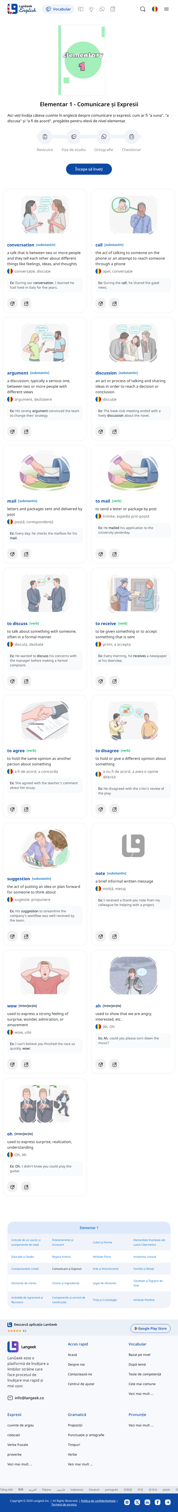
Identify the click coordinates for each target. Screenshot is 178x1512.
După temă (137, 1364)
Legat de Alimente (104, 1283)
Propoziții (75, 1425)
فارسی (61, 1490)
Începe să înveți (89, 169)
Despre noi (76, 1364)
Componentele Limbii (25, 1269)
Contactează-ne (80, 1374)
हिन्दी (20, 1490)
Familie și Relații (144, 1269)
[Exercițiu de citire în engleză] (112, 9)
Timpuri (74, 1444)
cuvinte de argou (20, 1425)
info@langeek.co (29, 1397)
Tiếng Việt (6, 1490)
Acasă (72, 1354)
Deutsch (94, 1490)
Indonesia (76, 1490)
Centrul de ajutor (81, 1384)
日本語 (128, 1490)
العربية (32, 1490)
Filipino (46, 1490)
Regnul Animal (61, 1257)
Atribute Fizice (102, 1257)
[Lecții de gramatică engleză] (80, 9)
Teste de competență (145, 1374)
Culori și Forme (102, 1242)
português (111, 1490)
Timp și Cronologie (105, 1300)
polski (166, 1490)
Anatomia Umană (145, 1257)
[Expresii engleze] (91, 9)
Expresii (14, 1414)
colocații (13, 1435)
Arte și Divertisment (105, 1269)
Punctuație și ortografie (86, 1435)
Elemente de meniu (23, 1283)
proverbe (14, 1454)
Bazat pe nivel (139, 1354)
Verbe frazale (17, 1444)
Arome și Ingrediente (65, 1283)
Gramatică (77, 1414)
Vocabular (137, 1344)
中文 (140, 1490)
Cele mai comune (142, 1384)
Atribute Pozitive (144, 1300)
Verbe (72, 1454)
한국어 (153, 1490)
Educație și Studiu (22, 1257)
